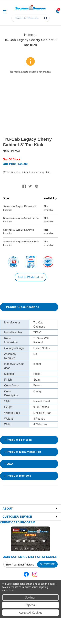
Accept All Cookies (30, 612)
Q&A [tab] (10, 463)
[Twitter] (30, 186)
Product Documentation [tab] (24, 451)
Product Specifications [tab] (22, 306)
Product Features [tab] (19, 439)
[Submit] (46, 18)
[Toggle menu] (4, 11)
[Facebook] (24, 186)
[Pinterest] (36, 186)
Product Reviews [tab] (19, 475)
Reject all (30, 605)
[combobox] (30, 18)
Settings (30, 597)
